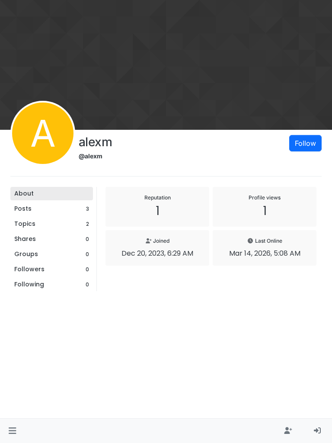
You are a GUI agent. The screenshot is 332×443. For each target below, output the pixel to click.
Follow (305, 143)
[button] (12, 431)
